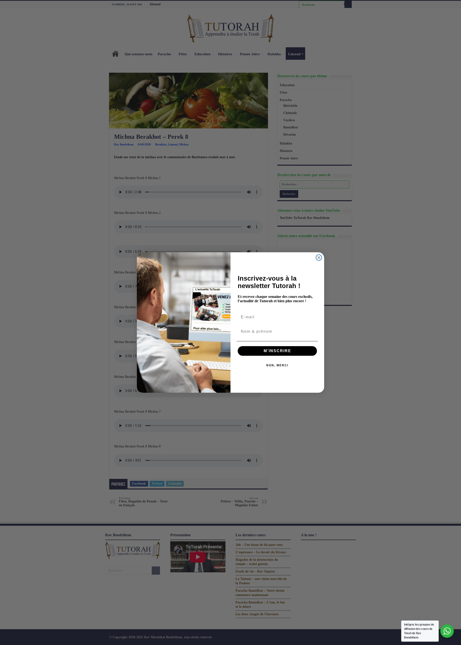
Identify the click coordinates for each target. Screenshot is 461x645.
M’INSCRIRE (277, 351)
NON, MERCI (277, 365)
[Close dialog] (319, 257)
